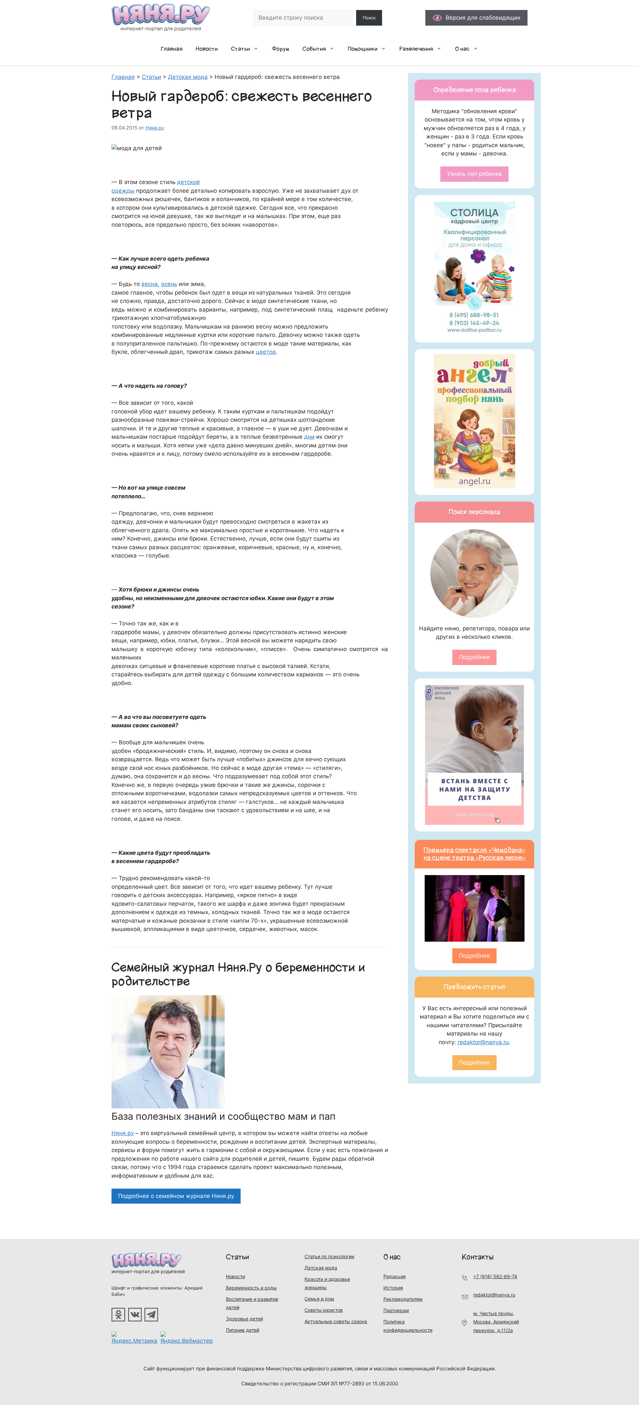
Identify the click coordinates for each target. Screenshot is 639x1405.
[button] (257, 49)
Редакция (394, 1276)
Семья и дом (319, 1298)
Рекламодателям (403, 1299)
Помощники (362, 49)
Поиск (369, 17)
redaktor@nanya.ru (483, 1042)
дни (309, 436)
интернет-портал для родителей (148, 1271)
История (393, 1287)
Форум (280, 49)
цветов (266, 352)
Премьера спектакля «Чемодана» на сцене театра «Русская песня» (474, 854)
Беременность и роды (251, 1287)
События (314, 49)
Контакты (478, 1257)
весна (149, 284)
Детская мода (321, 1268)
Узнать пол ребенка (474, 173)
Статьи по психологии (329, 1256)
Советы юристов (324, 1310)
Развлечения (416, 49)
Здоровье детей (244, 1318)
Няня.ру (122, 1133)
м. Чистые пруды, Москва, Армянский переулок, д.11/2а (496, 1321)
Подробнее (474, 657)
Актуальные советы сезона (336, 1321)
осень (169, 284)
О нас (462, 49)
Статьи (240, 49)
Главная (171, 49)
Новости (207, 49)
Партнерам (396, 1310)
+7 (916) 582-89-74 (495, 1276)
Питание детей (242, 1330)
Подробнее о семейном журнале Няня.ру (176, 1196)
